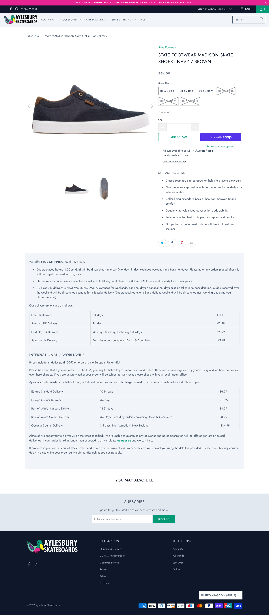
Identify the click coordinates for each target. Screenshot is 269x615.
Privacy (104, 576)
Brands (128, 19)
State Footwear (167, 47)
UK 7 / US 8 (186, 91)
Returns (104, 569)
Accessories (70, 19)
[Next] (152, 106)
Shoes (116, 19)
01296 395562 (29, 9)
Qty (160, 119)
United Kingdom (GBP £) (211, 9)
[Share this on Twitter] (162, 243)
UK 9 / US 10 (226, 91)
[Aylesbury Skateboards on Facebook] (10, 9)
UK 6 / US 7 (167, 91)
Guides (177, 569)
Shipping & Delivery (111, 549)
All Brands (178, 555)
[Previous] (29, 106)
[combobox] (248, 20)
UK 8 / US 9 (206, 91)
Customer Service (109, 562)
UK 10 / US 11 (168, 101)
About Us (178, 549)
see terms (186, 2)
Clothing (48, 19)
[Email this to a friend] (192, 243)
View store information (174, 161)
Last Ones (178, 562)
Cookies (104, 583)
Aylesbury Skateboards (48, 605)
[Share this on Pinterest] (182, 243)
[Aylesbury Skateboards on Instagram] (16, 9)
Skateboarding (94, 19)
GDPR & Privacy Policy (112, 555)
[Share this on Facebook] (172, 243)
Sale (142, 19)
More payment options (221, 146)
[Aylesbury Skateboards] (21, 20)
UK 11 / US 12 (190, 101)
